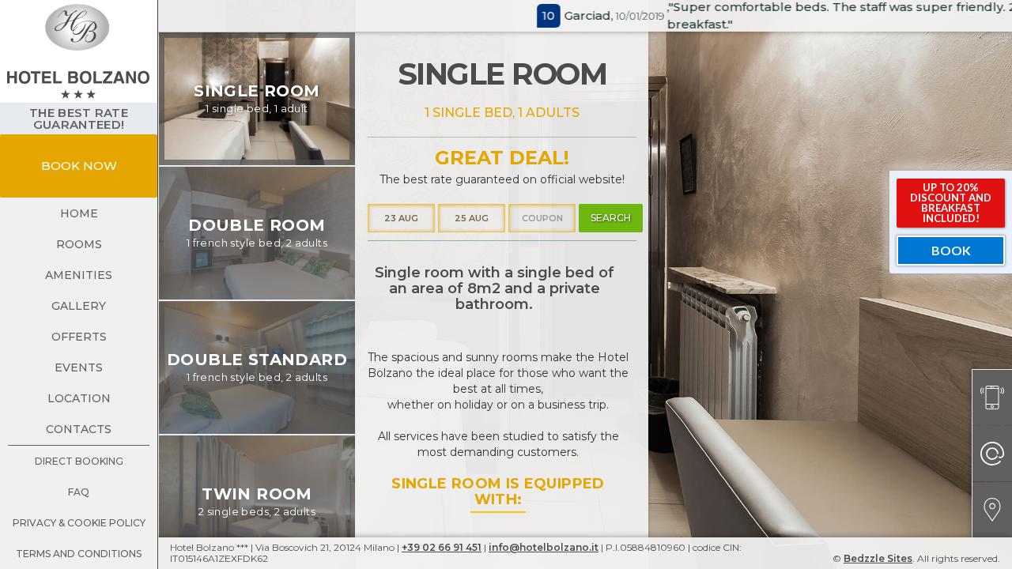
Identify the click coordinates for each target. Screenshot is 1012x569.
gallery (78, 306)
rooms (79, 244)
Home (79, 213)
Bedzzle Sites (878, 558)
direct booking (79, 461)
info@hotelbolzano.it (544, 547)
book (951, 250)
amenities (78, 275)
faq (78, 492)
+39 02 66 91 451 (441, 547)
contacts (78, 429)
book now (79, 165)
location (79, 398)
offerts (79, 337)
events (79, 367)
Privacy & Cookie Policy (79, 523)
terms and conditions (79, 554)
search (611, 218)
